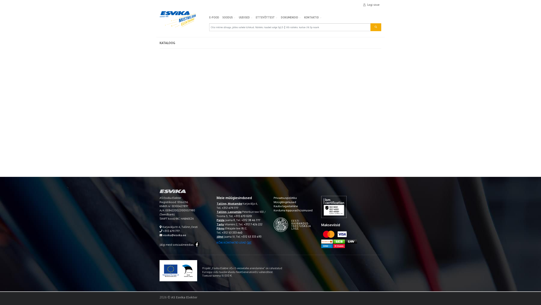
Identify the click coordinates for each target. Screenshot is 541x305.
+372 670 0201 (243, 216)
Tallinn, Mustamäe (229, 203)
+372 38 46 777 (251, 220)
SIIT (249, 242)
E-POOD (214, 17)
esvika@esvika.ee (174, 235)
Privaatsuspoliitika (285, 198)
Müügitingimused (285, 202)
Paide (220, 220)
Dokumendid (289, 17)
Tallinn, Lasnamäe (229, 212)
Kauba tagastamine (286, 206)
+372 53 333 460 (232, 232)
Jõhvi (220, 236)
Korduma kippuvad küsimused (293, 210)
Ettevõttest (265, 17)
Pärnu (220, 228)
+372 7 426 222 (253, 224)
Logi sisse (373, 5)
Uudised (244, 17)
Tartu (220, 224)
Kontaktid (311, 17)
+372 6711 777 (171, 231)
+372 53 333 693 (251, 236)
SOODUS (227, 17)
